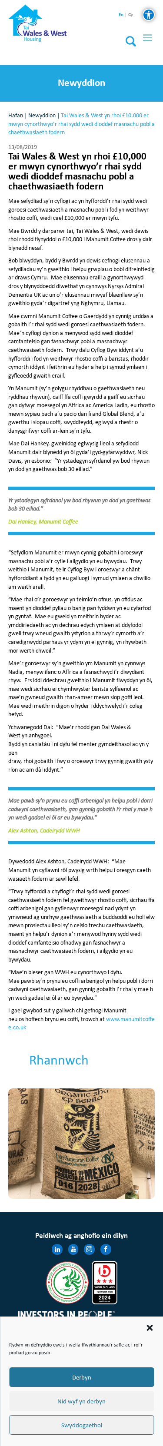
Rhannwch (59, 1059)
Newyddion (42, 115)
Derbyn (81, 1377)
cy (130, 15)
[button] (149, 1327)
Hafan (15, 115)
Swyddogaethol (81, 1425)
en (121, 14)
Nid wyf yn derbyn (81, 1401)
